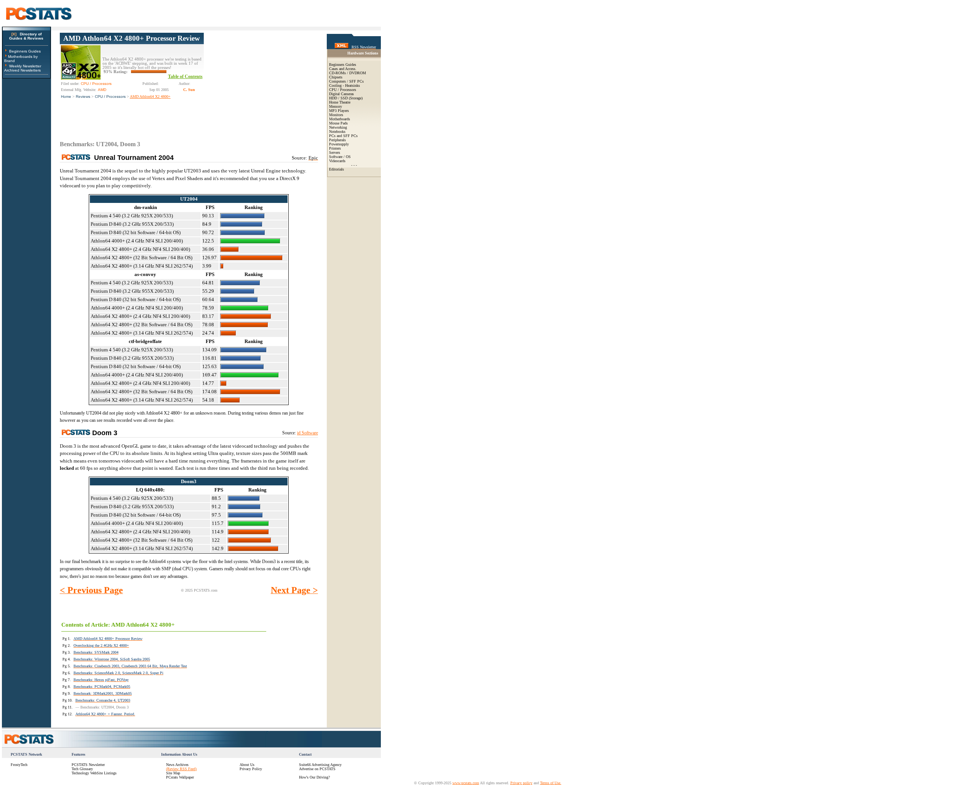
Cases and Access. (342, 69)
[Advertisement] (261, 80)
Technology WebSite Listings (94, 773)
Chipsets (335, 77)
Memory (335, 106)
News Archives (177, 765)
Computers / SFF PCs (346, 81)
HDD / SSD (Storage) (346, 98)
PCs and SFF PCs (343, 136)
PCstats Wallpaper (180, 777)
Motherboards (339, 119)
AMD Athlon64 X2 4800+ (150, 96)
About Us (247, 765)
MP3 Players (339, 110)
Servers (334, 152)
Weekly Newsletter (25, 66)
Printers (335, 148)
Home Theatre (339, 102)
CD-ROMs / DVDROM (347, 73)
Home (66, 96)
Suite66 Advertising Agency (320, 765)
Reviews (83, 96)
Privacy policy (521, 783)
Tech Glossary (82, 769)
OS (348, 157)
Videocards (337, 161)
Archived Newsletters (22, 70)
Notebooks (337, 131)
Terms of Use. (550, 783)
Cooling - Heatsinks (344, 85)
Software (335, 157)
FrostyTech (19, 765)
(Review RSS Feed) (181, 769)
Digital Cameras (341, 94)
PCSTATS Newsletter (88, 765)
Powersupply (339, 144)
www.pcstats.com (465, 783)
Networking (338, 127)
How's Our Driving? (314, 777)
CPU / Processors (110, 96)
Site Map (173, 773)
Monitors (336, 115)
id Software (307, 433)
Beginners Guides (25, 51)
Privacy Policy (251, 769)
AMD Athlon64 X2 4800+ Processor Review (131, 38)
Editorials (336, 169)
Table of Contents (185, 76)
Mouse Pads (338, 123)
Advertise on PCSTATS (317, 769)
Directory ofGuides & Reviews (26, 36)
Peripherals (337, 140)
